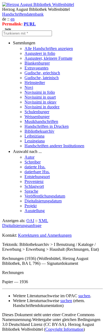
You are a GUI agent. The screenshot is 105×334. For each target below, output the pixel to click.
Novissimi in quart (40, 97)
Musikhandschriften (41, 121)
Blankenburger (37, 63)
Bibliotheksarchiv (39, 131)
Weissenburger (37, 116)
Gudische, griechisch (42, 73)
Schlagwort (34, 186)
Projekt (30, 205)
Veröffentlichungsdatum (44, 196)
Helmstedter (34, 82)
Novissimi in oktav (40, 102)
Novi (28, 87)
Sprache (31, 191)
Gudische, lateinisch (41, 77)
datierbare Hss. (37, 171)
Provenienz (34, 181)
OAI (30, 220)
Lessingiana (34, 141)
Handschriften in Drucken (46, 126)
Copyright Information (64, 329)
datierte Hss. (35, 167)
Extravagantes (36, 68)
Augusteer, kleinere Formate (48, 58)
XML (43, 220)
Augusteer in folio (39, 53)
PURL (30, 24)
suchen (84, 295)
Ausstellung (34, 210)
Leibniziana (34, 136)
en (12, 19)
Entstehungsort (37, 176)
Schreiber (32, 162)
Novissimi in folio (39, 92)
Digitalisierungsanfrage (21, 225)
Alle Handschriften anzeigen (48, 48)
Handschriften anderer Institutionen (54, 145)
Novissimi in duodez (42, 107)
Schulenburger (36, 111)
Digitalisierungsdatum (43, 201)
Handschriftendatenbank (23, 14)
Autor (29, 157)
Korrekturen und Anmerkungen (45, 235)
